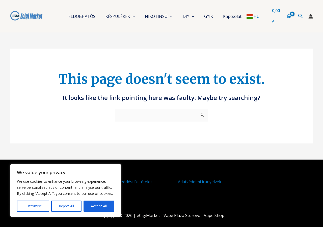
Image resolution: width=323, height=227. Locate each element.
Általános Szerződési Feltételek (123, 181)
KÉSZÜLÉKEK (117, 16)
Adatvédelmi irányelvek (199, 181)
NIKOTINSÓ (156, 16)
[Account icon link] (310, 16)
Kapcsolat (232, 16)
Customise (33, 206)
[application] (132, 16)
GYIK (208, 16)
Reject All (66, 206)
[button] (300, 16)
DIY (186, 16)
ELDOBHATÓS (81, 16)
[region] (65, 190)
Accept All (99, 206)
